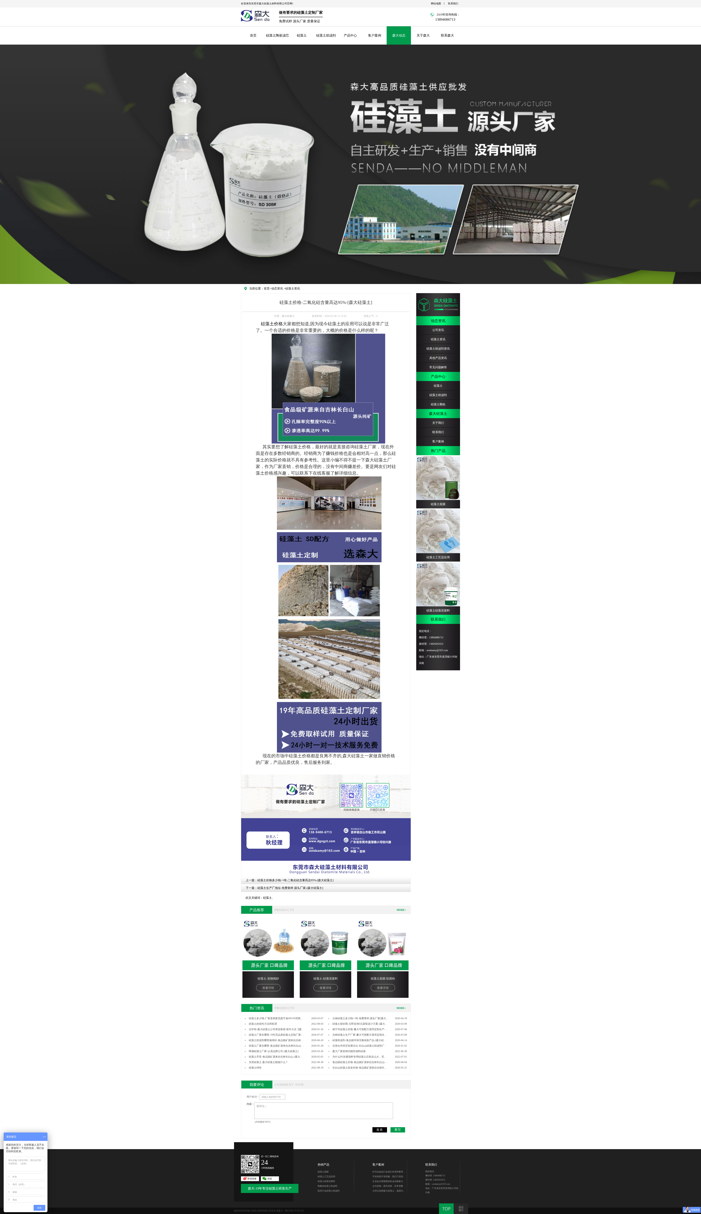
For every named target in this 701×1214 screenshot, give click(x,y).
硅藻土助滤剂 (326, 35)
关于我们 (438, 422)
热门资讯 (257, 1008)
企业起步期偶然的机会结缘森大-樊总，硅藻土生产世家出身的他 (388, 1182)
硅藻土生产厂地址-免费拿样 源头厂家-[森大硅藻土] (290, 887)
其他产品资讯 (438, 357)
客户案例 (374, 35)
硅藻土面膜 (323, 1172)
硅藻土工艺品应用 (326, 1176)
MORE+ (401, 910)
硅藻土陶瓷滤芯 (277, 35)
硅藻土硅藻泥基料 (326, 1181)
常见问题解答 (438, 367)
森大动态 (398, 35)
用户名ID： (253, 1096)
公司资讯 (438, 330)
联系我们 (453, 3)
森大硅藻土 (438, 414)
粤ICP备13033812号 (294, 1210)
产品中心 (350, 35)
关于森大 (423, 35)
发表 (379, 1129)
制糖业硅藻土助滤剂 (327, 1186)
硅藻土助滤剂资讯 (438, 348)
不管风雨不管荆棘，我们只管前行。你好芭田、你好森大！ (387, 1177)
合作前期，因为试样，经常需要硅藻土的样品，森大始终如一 (388, 1186)
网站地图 (436, 3)
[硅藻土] (328, 388)
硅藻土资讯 (292, 288)
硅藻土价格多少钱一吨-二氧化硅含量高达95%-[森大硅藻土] (295, 880)
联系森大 (447, 35)
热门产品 (438, 451)
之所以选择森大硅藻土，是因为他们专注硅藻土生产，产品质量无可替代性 (388, 1191)
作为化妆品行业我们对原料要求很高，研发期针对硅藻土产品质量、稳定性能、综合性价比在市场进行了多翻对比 (388, 1172)
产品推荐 (256, 910)
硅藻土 (302, 35)
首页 (253, 35)
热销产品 (323, 1164)
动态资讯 (277, 288)
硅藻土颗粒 (438, 404)
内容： (250, 1104)
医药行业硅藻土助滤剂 (329, 1191)
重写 (397, 1129)
